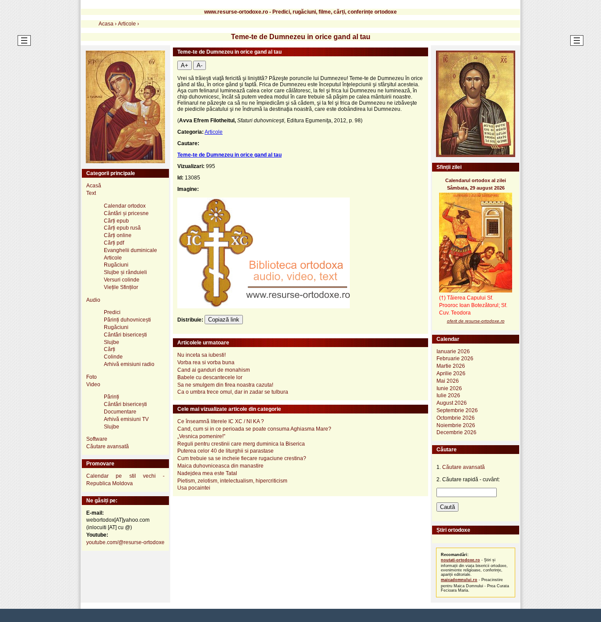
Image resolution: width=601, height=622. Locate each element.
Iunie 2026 (449, 388)
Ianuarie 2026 (453, 351)
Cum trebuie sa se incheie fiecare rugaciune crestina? (241, 458)
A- (199, 65)
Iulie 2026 (448, 395)
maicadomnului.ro (459, 580)
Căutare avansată (107, 446)
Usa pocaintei (193, 488)
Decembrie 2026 (456, 432)
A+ (184, 65)
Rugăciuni (116, 265)
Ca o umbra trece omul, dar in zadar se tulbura (232, 392)
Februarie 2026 (454, 358)
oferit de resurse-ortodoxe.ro (476, 320)
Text (91, 193)
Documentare (120, 412)
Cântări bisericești (125, 335)
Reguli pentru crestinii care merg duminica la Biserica (241, 444)
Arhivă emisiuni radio (129, 364)
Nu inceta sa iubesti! (201, 355)
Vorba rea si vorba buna (206, 362)
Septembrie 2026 (457, 410)
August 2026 (451, 403)
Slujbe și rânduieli (125, 272)
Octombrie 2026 (455, 418)
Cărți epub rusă (122, 228)
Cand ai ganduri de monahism (213, 370)
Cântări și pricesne (126, 213)
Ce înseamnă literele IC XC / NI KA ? (220, 421)
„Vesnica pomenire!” (201, 436)
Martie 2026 (450, 366)
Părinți (111, 397)
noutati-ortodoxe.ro (460, 560)
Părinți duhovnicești (127, 320)
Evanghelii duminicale (130, 250)
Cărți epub (116, 221)
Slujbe (111, 342)
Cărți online (118, 235)
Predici (112, 312)
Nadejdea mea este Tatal (207, 473)
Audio (93, 300)
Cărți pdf (114, 243)
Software (96, 439)
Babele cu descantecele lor (209, 377)
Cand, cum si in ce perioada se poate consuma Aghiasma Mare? (254, 429)
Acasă (93, 186)
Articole (214, 132)
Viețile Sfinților (121, 287)
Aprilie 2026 (450, 373)
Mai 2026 (447, 381)
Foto (91, 377)
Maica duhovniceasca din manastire (220, 466)
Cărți (109, 349)
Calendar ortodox (125, 206)
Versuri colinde (121, 280)
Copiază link (223, 319)
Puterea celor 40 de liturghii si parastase (225, 451)
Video (93, 384)
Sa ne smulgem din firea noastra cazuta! (225, 385)
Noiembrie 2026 (455, 425)
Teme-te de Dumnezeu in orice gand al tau (229, 155)
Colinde (113, 357)
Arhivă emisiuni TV (126, 419)
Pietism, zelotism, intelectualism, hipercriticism (232, 481)
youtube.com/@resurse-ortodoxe (125, 542)
